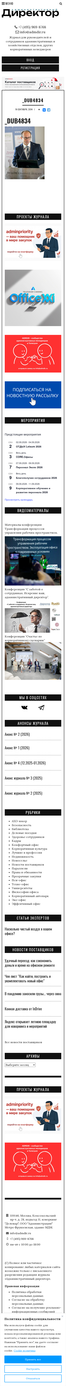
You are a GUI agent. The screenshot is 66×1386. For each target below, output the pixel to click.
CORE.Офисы (24, 457)
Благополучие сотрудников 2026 (36, 477)
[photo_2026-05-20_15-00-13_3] (33, 83)
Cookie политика (24, 1350)
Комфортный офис (25, 845)
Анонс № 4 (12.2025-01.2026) (25, 763)
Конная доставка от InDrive (23, 1008)
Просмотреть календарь (19, 499)
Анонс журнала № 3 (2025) (23, 778)
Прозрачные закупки (26, 876)
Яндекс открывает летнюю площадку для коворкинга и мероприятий (30, 1023)
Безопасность (21, 825)
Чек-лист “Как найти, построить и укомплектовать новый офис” (28, 978)
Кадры (16, 841)
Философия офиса (25, 892)
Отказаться (33, 1378)
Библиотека (20, 829)
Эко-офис (19, 900)
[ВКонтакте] (44, 110)
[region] (33, 1349)
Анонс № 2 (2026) (17, 734)
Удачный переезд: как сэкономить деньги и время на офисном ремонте (30, 963)
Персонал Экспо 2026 (29, 467)
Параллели (20, 868)
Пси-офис (19, 880)
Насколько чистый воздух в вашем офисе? (28, 931)
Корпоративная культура (29, 848)
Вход (30, 60)
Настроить (33, 1369)
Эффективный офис (26, 903)
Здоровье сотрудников (28, 837)
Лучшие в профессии (27, 852)
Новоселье (19, 860)
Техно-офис (20, 884)
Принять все (33, 1359)
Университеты (22, 888)
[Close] (62, 1316)
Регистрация (30, 68)
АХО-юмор (19, 821)
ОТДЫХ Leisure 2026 (28, 446)
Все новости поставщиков (23, 1042)
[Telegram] (48, 110)
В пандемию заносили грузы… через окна (33, 993)
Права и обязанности (27, 872)
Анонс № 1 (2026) (17, 747)
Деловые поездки (24, 833)
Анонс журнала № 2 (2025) (23, 793)
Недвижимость (23, 856)
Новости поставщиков (28, 864)
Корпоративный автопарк (30, 896)
